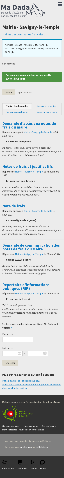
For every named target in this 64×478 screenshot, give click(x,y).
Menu (60, 4)
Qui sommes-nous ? (11, 426)
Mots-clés (7, 334)
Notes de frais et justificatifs (27, 166)
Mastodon (22, 468)
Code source (8, 468)
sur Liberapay (26, 447)
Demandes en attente (47, 112)
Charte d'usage (49, 426)
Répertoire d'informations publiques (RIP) (26, 286)
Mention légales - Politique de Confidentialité (23, 429)
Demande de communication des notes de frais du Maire (31, 247)
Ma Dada (23, 10)
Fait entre (7, 347)
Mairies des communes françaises (23, 34)
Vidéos (33, 468)
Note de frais (13, 205)
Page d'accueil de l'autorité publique (21, 380)
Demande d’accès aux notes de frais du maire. (29, 125)
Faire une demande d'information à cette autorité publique (28, 76)
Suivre (8, 92)
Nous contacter (31, 426)
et (25, 353)
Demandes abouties (46, 106)
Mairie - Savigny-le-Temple (38, 132)
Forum (43, 468)
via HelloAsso (41, 447)
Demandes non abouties (17, 112)
